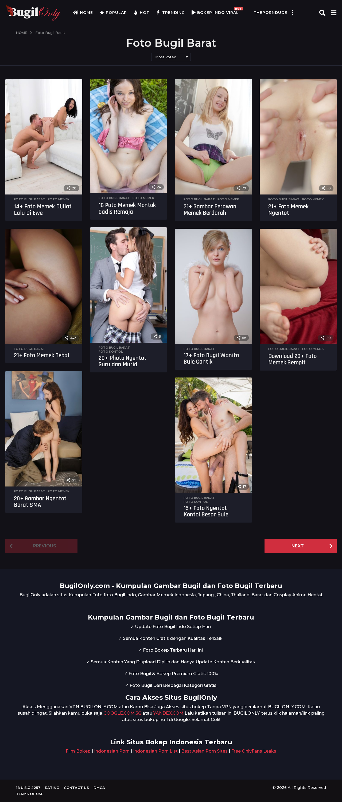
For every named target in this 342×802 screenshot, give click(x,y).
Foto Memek (58, 199)
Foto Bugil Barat (29, 199)
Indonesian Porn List (155, 751)
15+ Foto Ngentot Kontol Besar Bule (206, 511)
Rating (52, 787)
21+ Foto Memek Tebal (41, 355)
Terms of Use (29, 794)
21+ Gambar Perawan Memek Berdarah (210, 210)
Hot (144, 12)
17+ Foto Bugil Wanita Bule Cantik (211, 359)
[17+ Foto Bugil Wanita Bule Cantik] (213, 286)
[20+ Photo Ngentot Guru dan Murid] (128, 284)
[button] (292, 12)
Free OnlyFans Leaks (253, 751)
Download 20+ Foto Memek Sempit (292, 359)
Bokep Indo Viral (218, 11)
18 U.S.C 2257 (28, 787)
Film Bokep (78, 751)
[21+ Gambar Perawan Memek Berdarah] (213, 136)
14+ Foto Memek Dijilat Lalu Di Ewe (43, 210)
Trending (173, 12)
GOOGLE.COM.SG (122, 713)
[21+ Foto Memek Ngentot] (298, 136)
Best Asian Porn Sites (204, 751)
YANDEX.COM (168, 713)
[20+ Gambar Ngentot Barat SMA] (43, 428)
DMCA (99, 787)
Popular (116, 12)
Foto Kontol (111, 351)
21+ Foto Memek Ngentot (288, 210)
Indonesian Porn (112, 751)
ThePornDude (270, 12)
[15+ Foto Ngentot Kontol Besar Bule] (213, 435)
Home (86, 12)
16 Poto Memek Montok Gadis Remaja (127, 208)
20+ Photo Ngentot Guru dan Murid (122, 361)
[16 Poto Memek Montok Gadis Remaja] (128, 136)
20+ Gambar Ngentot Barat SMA (40, 502)
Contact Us (76, 787)
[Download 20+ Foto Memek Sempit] (298, 286)
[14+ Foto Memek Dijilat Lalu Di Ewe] (43, 136)
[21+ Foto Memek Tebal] (43, 286)
